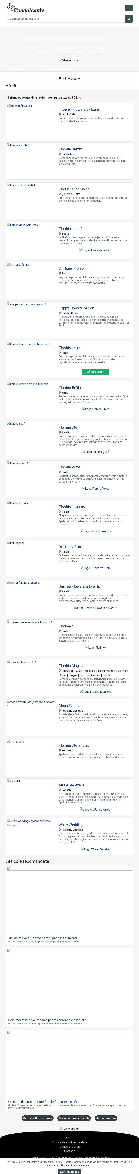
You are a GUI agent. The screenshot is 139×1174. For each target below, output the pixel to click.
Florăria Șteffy (70, 149)
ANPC (69, 1138)
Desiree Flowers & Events (79, 586)
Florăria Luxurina (72, 507)
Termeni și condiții (69, 1146)
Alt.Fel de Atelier (72, 785)
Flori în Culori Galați (74, 189)
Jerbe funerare (106, 1118)
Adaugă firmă (69, 60)
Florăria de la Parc (73, 229)
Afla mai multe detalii (80, 1165)
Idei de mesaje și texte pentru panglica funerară (43, 938)
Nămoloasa (69, 78)
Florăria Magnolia (72, 666)
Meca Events (69, 706)
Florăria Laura (69, 348)
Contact (69, 1151)
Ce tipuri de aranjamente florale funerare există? (43, 1102)
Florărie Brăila (70, 388)
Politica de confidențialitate (69, 1142)
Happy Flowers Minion (76, 308)
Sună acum (97, 371)
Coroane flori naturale (37, 1118)
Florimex (66, 626)
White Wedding (71, 825)
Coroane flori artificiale (74, 1118)
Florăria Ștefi (69, 427)
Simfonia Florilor (72, 268)
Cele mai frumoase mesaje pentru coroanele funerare (47, 1020)
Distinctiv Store (71, 547)
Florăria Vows (70, 467)
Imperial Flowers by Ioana (79, 109)
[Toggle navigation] (129, 8)
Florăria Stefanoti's (74, 745)
